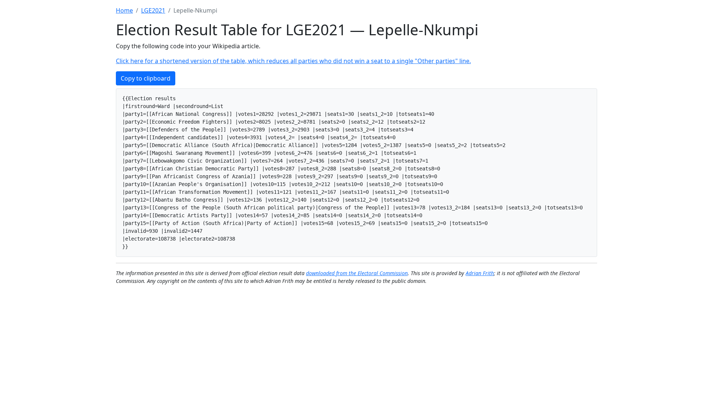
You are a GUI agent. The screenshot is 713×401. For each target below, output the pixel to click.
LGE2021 (153, 10)
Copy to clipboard (145, 78)
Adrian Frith (480, 273)
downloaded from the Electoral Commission (357, 273)
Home (124, 10)
